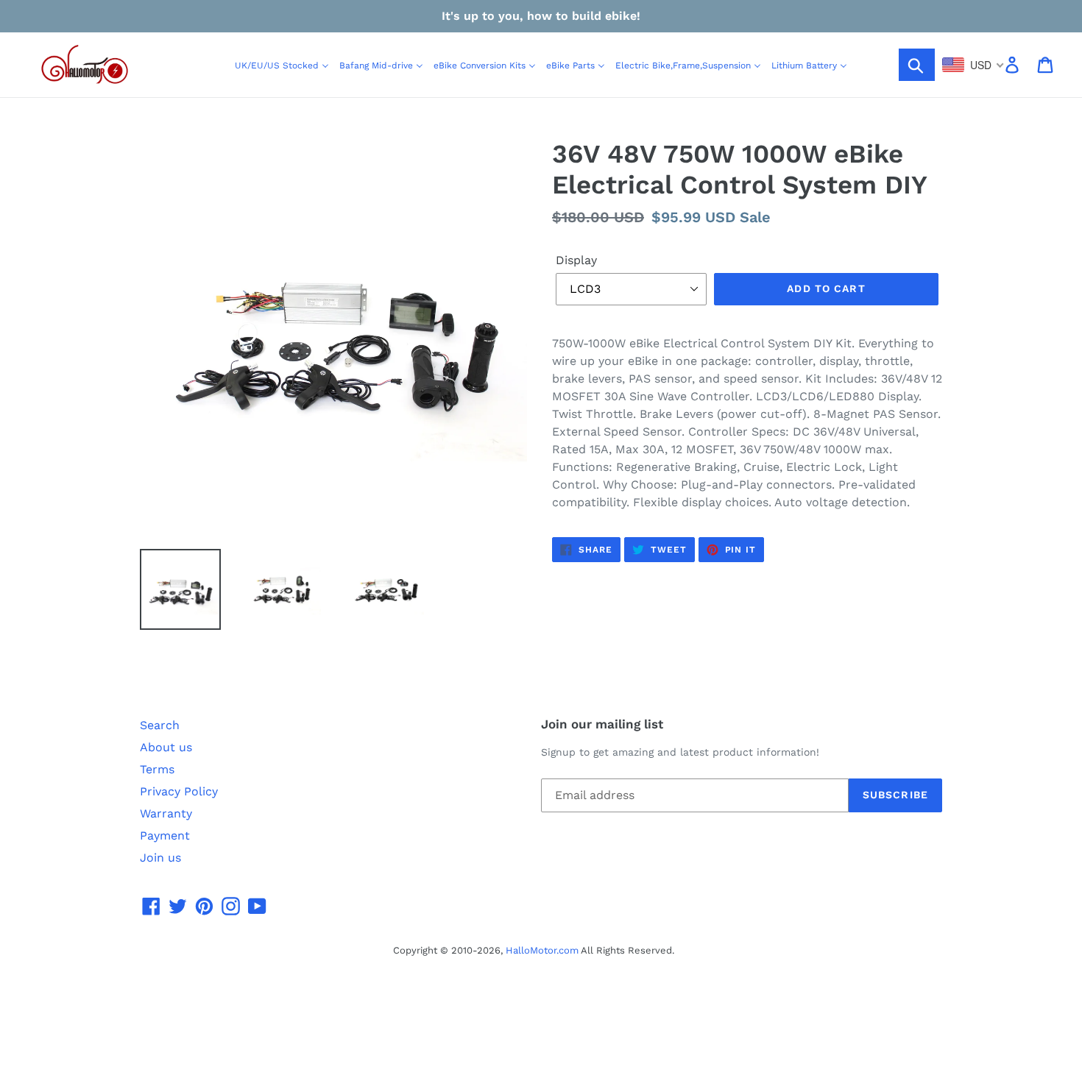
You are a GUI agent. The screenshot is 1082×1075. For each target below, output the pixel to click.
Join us (160, 858)
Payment (165, 835)
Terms (157, 769)
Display (576, 260)
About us (166, 747)
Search (160, 725)
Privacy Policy (179, 791)
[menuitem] (282, 65)
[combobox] (973, 64)
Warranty (166, 813)
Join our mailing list (602, 724)
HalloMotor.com (542, 950)
